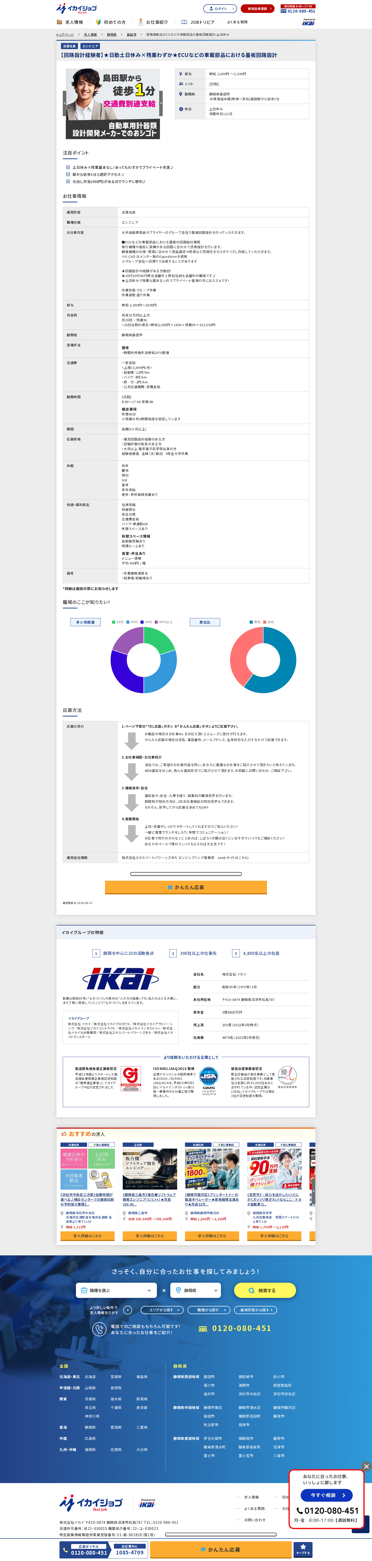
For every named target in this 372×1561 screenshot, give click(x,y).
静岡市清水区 (250, 1407)
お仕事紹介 (157, 22)
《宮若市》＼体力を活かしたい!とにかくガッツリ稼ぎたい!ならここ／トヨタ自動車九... (274, 1199)
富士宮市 (246, 1455)
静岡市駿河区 (284, 1407)
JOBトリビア (202, 22)
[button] (64, 103)
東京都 (142, 1407)
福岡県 (90, 1449)
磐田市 (209, 1376)
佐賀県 (116, 1449)
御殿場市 (246, 1438)
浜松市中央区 (250, 1393)
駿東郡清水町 (215, 1446)
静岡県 (112, 34)
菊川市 (209, 1385)
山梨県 (90, 1387)
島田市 (131, 34)
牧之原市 (211, 1424)
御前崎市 (246, 1376)
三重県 (142, 1427)
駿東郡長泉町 (250, 1446)
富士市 (209, 1455)
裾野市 (278, 1438)
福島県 (142, 1376)
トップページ (65, 34)
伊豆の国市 (213, 1438)
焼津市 (244, 1424)
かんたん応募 (189, 887)
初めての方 (115, 22)
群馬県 (142, 1398)
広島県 (90, 1438)
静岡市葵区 (213, 1407)
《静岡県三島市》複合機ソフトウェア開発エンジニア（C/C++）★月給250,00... (149, 1199)
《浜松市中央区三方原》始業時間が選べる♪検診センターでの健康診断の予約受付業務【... (87, 1199)
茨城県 (90, 1398)
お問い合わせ (255, 1519)
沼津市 (278, 1446)
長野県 (116, 1387)
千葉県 (116, 1407)
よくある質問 (237, 22)
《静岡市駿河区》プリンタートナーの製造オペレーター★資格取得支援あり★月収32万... (212, 1199)
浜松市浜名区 (284, 1393)
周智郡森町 (282, 1385)
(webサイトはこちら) (233, 857)
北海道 (90, 1376)
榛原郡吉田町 (250, 1416)
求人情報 (74, 22)
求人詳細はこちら (87, 1235)
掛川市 (278, 1376)
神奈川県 (92, 1416)
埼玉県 (90, 1407)
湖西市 (244, 1385)
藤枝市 (278, 1416)
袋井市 (209, 1393)
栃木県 (116, 1398)
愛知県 (116, 1427)
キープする (303, 1553)
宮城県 (116, 1376)
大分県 (142, 1449)
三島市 (278, 1455)
